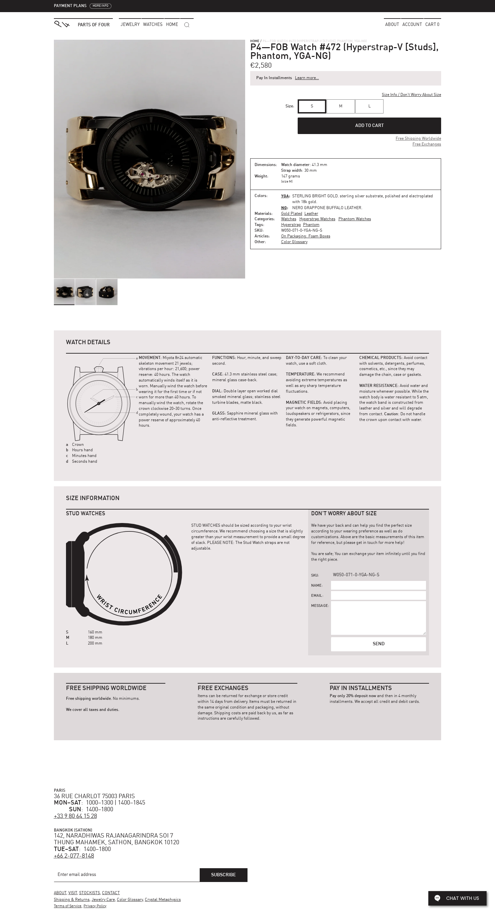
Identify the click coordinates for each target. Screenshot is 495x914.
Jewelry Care (103, 900)
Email (316, 596)
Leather (311, 214)
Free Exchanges (426, 144)
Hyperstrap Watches (317, 219)
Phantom (311, 225)
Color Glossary (294, 242)
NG (284, 207)
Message (319, 606)
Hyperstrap (291, 225)
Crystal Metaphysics (163, 900)
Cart (432, 25)
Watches (288, 219)
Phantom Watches (354, 219)
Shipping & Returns (72, 900)
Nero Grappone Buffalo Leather (326, 208)
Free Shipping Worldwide (418, 139)
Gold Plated (291, 214)
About (392, 25)
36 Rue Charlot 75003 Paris (94, 796)
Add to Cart (369, 125)
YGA (285, 195)
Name (316, 586)
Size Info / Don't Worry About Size (411, 95)
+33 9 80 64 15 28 (75, 816)
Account (412, 25)
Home (254, 41)
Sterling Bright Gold (315, 196)
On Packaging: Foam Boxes (305, 236)
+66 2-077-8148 (74, 856)
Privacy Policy (95, 906)
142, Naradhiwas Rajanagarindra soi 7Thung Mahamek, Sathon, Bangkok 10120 (116, 839)
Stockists (89, 893)
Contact (111, 893)
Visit (72, 893)
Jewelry (130, 25)
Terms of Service (67, 906)
